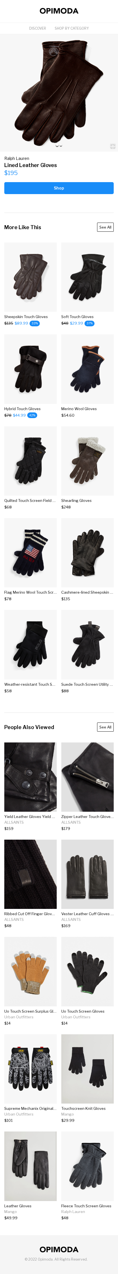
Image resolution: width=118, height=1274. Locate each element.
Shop (59, 188)
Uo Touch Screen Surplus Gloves (33, 1011)
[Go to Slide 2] (61, 145)
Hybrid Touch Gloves (22, 408)
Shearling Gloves (76, 500)
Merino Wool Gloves (79, 408)
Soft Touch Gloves (77, 316)
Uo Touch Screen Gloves (83, 1011)
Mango (67, 1114)
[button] (59, 93)
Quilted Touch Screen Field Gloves (34, 500)
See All (105, 227)
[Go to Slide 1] (57, 145)
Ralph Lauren (16, 158)
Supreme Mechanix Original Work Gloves (40, 1108)
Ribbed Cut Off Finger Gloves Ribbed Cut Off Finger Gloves (56, 913)
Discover (37, 28)
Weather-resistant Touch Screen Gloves (40, 684)
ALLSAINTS (14, 822)
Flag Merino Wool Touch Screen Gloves (39, 592)
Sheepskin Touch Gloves (26, 316)
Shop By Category (72, 28)
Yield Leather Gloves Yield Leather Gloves (41, 816)
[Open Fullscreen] (113, 146)
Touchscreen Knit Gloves (83, 1108)
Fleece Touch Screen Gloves (86, 1206)
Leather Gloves (18, 1206)
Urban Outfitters (19, 1017)
